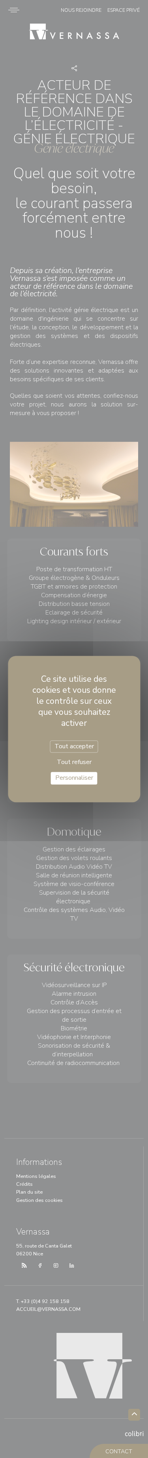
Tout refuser (74, 762)
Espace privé (123, 10)
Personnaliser (74, 778)
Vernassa (74, 33)
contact (118, 1451)
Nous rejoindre (81, 10)
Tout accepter (74, 746)
